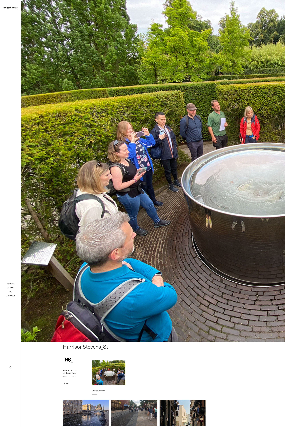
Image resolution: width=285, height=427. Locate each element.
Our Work (10, 284)
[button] (10, 367)
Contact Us (11, 296)
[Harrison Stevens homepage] (11, 8)
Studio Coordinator (72, 371)
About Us (10, 288)
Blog (10, 292)
